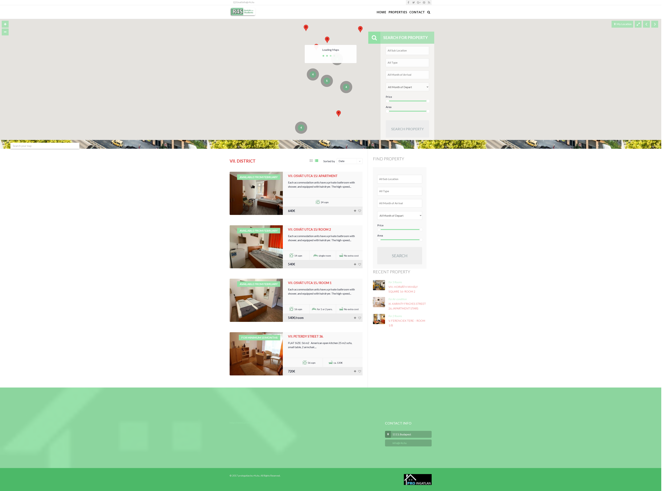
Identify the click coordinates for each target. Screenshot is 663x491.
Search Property (407, 129)
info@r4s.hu (399, 443)
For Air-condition (397, 299)
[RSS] (429, 2)
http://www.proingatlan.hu (245, 422)
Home (381, 12)
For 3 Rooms (395, 282)
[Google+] (418, 2)
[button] (306, 28)
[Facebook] (408, 2)
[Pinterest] (423, 2)
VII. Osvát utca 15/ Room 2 (309, 229)
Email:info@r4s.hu (245, 2)
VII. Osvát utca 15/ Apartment (313, 176)
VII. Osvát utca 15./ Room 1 (310, 283)
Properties (397, 12)
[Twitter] (413, 2)
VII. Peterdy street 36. (305, 336)
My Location (624, 24)
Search (399, 255)
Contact (417, 12)
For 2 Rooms (395, 316)
